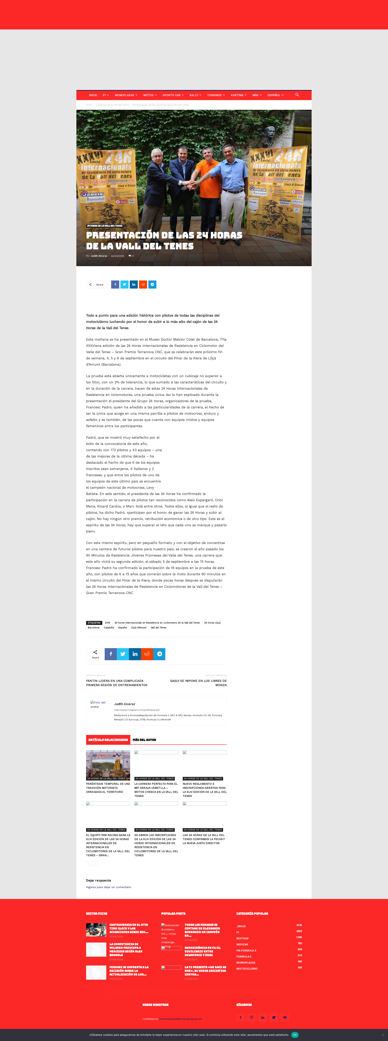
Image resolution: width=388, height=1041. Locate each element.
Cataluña (109, 627)
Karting (237, 95)
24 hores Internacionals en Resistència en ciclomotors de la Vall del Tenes (157, 622)
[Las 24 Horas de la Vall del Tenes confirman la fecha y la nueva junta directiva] (205, 816)
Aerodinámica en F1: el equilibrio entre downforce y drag (203, 951)
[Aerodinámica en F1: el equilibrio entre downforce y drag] (171, 953)
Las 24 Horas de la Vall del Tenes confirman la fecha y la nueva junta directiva (204, 839)
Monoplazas (124, 95)
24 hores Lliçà (212, 622)
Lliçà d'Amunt (138, 627)
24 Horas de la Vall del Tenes (112, 105)
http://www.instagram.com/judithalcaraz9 (136, 710)
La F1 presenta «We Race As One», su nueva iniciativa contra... (205, 971)
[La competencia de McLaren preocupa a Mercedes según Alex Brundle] (96, 950)
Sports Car (171, 95)
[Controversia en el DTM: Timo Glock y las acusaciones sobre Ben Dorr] (96, 930)
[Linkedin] (263, 1018)
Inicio (93, 95)
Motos (148, 95)
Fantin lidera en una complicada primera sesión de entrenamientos (116, 683)
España (122, 627)
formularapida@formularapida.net (180, 1019)
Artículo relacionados (108, 740)
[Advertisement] (194, 59)
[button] (297, 95)
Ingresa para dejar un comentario (108, 887)
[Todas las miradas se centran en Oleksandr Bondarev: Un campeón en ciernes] (171, 936)
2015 (107, 622)
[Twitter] (274, 1018)
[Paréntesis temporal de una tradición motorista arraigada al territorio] (108, 765)
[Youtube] (285, 1018)
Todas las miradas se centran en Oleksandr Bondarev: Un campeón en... (202, 930)
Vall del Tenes (158, 627)
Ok (295, 1034)
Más (255, 95)
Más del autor (144, 740)
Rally (194, 95)
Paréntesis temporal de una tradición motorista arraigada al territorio (108, 787)
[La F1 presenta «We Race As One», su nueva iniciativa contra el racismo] (171, 973)
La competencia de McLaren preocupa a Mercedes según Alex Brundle (126, 949)
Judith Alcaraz (99, 256)
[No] (383, 1035)
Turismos (214, 95)
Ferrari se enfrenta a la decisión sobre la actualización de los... (129, 971)
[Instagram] (252, 1018)
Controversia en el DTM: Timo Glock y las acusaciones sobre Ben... (129, 928)
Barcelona (93, 627)
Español (274, 95)
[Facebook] (240, 1018)
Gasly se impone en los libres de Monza (198, 683)
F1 (104, 95)
